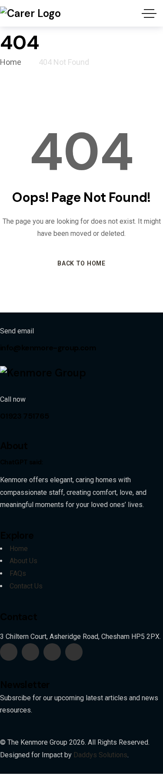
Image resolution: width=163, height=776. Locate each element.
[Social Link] (8, 652)
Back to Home (81, 263)
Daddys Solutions (100, 755)
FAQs (18, 573)
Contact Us (26, 586)
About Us (23, 561)
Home (19, 548)
